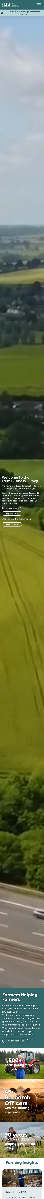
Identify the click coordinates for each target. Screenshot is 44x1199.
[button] (39, 5)
